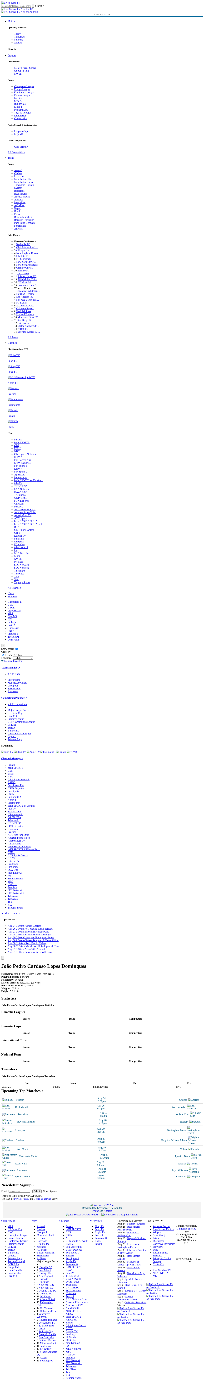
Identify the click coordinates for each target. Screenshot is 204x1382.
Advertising (159, 1235)
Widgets (157, 1232)
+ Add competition (17, 704)
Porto (17, 214)
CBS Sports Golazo (24, 529)
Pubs (155, 1249)
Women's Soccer (161, 1226)
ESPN (17, 448)
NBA (155, 1273)
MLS (10, 613)
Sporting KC (46, 1360)
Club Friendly (21, 146)
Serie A (18, 101)
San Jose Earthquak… (27, 299)
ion (15, 550)
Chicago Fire (23, 250)
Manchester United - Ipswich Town (129, 1263)
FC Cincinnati (23, 259)
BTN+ (17, 527)
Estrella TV (20, 535)
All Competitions (16, 152)
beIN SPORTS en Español (21, 805)
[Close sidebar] (2, 958)
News (11, 593)
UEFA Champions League (21, 721)
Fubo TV (99, 1229)
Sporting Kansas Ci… (29, 331)
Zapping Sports (22, 582)
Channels (12, 342)
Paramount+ (20, 477)
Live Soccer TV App (163, 1229)
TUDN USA (21, 486)
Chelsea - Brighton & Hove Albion (131, 1251)
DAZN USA (21, 492)
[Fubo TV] (7, 752)
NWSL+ (18, 559)
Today (17, 33)
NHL (169, 1273)
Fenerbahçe (20, 225)
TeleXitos (19, 573)
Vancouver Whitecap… (28, 291)
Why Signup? (50, 1191)
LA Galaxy (23, 323)
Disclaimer (158, 1241)
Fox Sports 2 (20, 471)
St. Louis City (46, 1331)
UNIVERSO (21, 497)
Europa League (22, 89)
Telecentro (19, 570)
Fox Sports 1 (20, 465)
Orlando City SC (25, 267)
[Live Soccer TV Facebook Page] (131, 1311)
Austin (43, 1357)
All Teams (13, 337)
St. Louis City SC (25, 305)
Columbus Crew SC (28, 285)
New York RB (46, 1287)
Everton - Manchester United (127, 1298)
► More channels (10, 913)
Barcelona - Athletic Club (128, 1234)
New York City (46, 1284)
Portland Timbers (25, 314)
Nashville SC (23, 244)
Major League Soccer (25, 68)
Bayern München (23, 217)
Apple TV (19, 474)
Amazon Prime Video (25, 512)
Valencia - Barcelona (135, 1302)
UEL (10, 604)
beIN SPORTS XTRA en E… (29, 524)
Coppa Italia (20, 118)
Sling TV (99, 1226)
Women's (12, 596)
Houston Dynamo (25, 293)
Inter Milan (19, 202)
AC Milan (19, 205)
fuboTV (18, 483)
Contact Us (158, 1264)
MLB (156, 1276)
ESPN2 (18, 457)
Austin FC (23, 328)
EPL (10, 619)
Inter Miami (45, 1270)
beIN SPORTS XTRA (25, 521)
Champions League (24, 86)
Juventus (18, 199)
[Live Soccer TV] (10, 2)
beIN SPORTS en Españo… (28, 480)
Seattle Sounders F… (28, 326)
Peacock (18, 506)
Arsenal (18, 170)
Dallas (42, 1328)
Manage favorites (13, 661)
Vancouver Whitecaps (43, 1315)
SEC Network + (22, 567)
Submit (37, 1191)
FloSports (19, 541)
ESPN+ (18, 468)
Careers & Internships (164, 1243)
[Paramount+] (47, 752)
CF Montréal (24, 282)
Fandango (19, 538)
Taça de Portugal (22, 112)
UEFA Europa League (19, 733)
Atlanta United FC (27, 276)
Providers (158, 1246)
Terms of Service (42, 1198)
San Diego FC (24, 320)
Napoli (17, 208)
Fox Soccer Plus (22, 460)
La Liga (18, 98)
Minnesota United (49, 1343)
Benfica (18, 211)
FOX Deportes (21, 500)
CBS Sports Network (25, 454)
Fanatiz (18, 439)
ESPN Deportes (22, 462)
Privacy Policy (21, 1198)
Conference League (24, 92)
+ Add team (14, 674)
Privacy (157, 1238)
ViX (16, 579)
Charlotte (43, 1279)
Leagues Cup (21, 131)
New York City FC (26, 261)
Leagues (12, 55)
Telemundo (20, 495)
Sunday (18, 42)
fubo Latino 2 (21, 547)
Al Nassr (18, 228)
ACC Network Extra (24, 509)
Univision (19, 503)
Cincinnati (44, 1282)
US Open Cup (21, 70)
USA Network (21, 489)
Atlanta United (47, 1299)
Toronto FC (24, 270)
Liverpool (19, 176)
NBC (17, 451)
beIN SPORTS (22, 442)
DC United (23, 273)
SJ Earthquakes (46, 1325)
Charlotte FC (23, 256)
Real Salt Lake (23, 311)
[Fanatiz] (61, 752)
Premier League (22, 95)
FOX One (19, 544)
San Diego (45, 1346)
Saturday (18, 39)
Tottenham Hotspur (24, 185)
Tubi (16, 576)
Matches (12, 21)
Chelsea (18, 173)
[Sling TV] (20, 752)
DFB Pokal (20, 115)
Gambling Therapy (186, 1228)
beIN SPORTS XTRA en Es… (24, 849)
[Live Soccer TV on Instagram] (131, 1322)
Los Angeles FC (24, 296)
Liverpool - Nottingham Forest (128, 1245)
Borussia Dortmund (24, 220)
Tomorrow (19, 36)
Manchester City (22, 179)
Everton (18, 187)
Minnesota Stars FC (28, 317)
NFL (162, 1273)
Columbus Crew (48, 1311)
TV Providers (95, 1220)
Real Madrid (20, 193)
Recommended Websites (160, 1254)
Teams (11, 157)
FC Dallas (21, 302)
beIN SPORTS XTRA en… (73, 1318)
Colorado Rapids (25, 308)
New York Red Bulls (27, 264)
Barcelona (19, 190)
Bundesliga (20, 103)
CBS (16, 445)
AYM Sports (20, 518)
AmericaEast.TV (22, 515)
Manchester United (24, 182)
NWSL (18, 73)
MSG (17, 556)
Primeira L (13, 633)
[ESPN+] (72, 752)
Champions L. (15, 601)
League (9, 655)
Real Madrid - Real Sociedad (129, 1228)
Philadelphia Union (27, 279)
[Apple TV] (33, 752)
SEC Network (21, 564)
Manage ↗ (14, 667)
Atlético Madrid (22, 196)
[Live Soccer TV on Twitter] (131, 1317)
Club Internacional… (27, 247)
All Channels (14, 587)
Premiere (18, 562)
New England (46, 1276)
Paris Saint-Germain (24, 222)
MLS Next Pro (21, 553)
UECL (11, 607)
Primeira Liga (21, 109)
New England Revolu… (28, 253)
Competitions (8, 698)
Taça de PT (13, 636)
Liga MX (19, 134)
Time (20, 655)
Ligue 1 (18, 106)
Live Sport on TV (162, 1270)
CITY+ (18, 532)
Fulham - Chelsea (136, 1223)
